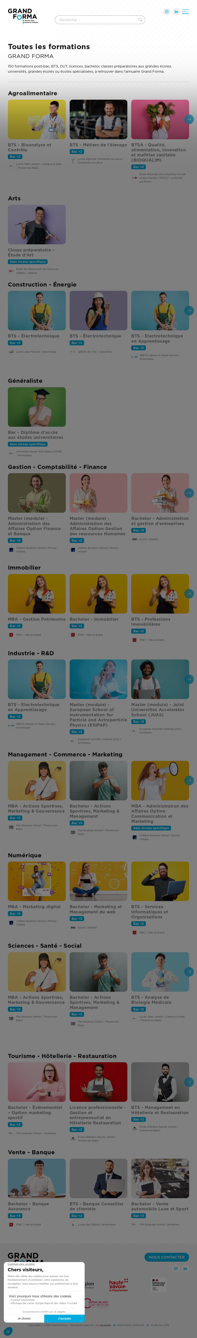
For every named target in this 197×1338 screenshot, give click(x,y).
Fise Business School (28, 825)
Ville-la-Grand (32, 635)
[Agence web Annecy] (103, 1325)
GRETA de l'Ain (87, 351)
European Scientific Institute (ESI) (98, 739)
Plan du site (160, 1325)
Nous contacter (167, 1257)
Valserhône (105, 351)
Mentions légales (131, 1325)
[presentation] (189, 119)
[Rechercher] (141, 19)
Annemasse (49, 351)
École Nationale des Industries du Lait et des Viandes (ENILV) (162, 176)
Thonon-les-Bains (28, 167)
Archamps (84, 742)
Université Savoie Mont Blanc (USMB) (39, 451)
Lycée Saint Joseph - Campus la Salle (38, 164)
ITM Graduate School (29, 1133)
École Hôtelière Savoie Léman (96, 1137)
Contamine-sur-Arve (90, 162)
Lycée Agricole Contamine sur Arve (99, 159)
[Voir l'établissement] (11, 166)
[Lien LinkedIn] (176, 11)
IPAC (19, 635)
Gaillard (32, 273)
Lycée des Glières (88, 1224)
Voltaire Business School (30, 548)
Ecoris (143, 539)
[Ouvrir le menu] (185, 11)
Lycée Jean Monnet (28, 351)
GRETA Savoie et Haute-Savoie (158, 355)
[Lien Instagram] (167, 11)
